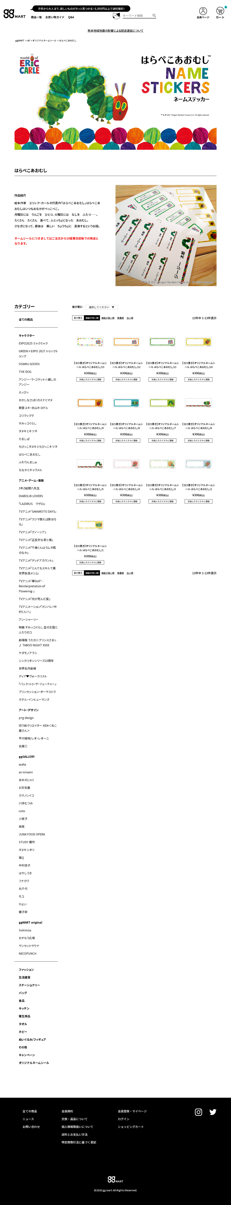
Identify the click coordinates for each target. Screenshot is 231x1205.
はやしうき (25, 873)
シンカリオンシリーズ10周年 (36, 660)
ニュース (28, 1119)
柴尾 (22, 826)
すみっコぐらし (27, 423)
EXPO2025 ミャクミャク (33, 343)
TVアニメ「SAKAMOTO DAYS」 (37, 511)
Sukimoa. (25, 930)
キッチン (24, 1008)
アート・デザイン (29, 710)
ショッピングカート (131, 1126)
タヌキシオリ (26, 850)
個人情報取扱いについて (77, 1126)
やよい (23, 904)
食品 (22, 1000)
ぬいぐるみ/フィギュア (32, 1039)
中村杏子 (24, 865)
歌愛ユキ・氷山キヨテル (33, 408)
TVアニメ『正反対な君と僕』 (36, 540)
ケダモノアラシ (28, 653)
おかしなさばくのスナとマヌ (36, 400)
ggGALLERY (27, 756)
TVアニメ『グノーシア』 (32, 532)
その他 (23, 1047)
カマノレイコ (26, 795)
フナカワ (24, 881)
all (28, 40)
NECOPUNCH (27, 953)
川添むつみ (26, 803)
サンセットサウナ (29, 945)
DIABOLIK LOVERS (31, 496)
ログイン (123, 1119)
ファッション (26, 969)
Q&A (71, 17)
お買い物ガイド (54, 17)
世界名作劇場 (27, 668)
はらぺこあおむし (29, 454)
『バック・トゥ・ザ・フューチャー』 (37, 684)
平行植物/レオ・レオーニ (34, 738)
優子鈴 (23, 912)
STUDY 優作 (27, 842)
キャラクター (27, 335)
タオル (23, 1024)
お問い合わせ (31, 1126)
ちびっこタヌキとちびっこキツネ (38, 446)
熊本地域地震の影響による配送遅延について (115, 30)
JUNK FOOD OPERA (32, 834)
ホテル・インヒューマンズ (34, 699)
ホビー (23, 1031)
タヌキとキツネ (28, 431)
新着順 (120, 317)
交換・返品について (75, 1119)
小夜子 (23, 818)
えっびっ (24, 392)
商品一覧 (36, 17)
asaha (22, 764)
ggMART (19, 40)
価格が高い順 (107, 317)
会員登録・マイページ (132, 1111)
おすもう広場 (27, 938)
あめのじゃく (26, 780)
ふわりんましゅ (28, 462)
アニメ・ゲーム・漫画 (31, 480)
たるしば (24, 439)
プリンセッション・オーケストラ (37, 691)
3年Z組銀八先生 (29, 488)
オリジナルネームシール (44, 40)
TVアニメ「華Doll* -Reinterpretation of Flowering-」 (32, 586)
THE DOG (25, 371)
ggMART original (30, 922)
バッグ (23, 993)
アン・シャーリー (28, 619)
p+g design (26, 717)
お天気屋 (24, 787)
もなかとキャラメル (30, 470)
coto (22, 811)
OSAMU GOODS (29, 364)
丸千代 (23, 888)
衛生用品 (24, 1016)
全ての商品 (26, 319)
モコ (21, 896)
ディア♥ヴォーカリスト (33, 676)
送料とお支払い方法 (75, 1134)
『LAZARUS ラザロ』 (32, 503)
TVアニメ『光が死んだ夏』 (34, 599)
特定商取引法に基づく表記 (79, 1142)
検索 (154, 15)
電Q (21, 857)
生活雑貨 (24, 977)
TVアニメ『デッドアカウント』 (36, 560)
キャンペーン (27, 1055)
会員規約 (67, 1111)
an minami (26, 772)
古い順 (130, 317)
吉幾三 (23, 746)
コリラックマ (26, 415)
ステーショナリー (29, 985)
